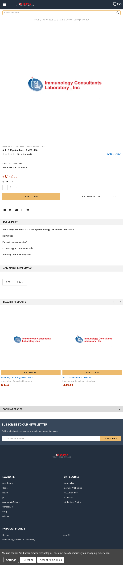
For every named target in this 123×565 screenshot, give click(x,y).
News (5, 493)
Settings (11, 560)
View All (66, 535)
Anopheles (69, 483)
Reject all (28, 560)
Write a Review (114, 154)
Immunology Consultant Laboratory (18, 539)
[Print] (22, 210)
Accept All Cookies (51, 560)
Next (120, 302)
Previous (114, 302)
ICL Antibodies (71, 493)
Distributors (7, 483)
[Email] (16, 210)
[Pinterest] (27, 210)
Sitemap (6, 516)
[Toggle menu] (4, 4)
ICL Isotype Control (72, 502)
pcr (3, 497)
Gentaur (6, 535)
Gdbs (5, 488)
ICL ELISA (68, 497)
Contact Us (7, 507)
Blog (4, 511)
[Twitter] (10, 210)
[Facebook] (4, 210)
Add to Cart (30, 372)
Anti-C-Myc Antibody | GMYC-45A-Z (17, 377)
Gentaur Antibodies (73, 488)
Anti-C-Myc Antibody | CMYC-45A (77, 377)
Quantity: (7, 181)
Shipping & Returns (11, 502)
